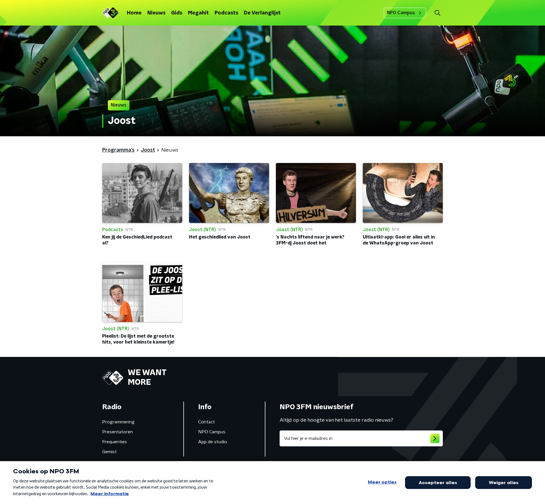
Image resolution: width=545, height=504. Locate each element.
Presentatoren (117, 432)
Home (134, 13)
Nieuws (156, 13)
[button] (437, 13)
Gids (176, 13)
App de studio (212, 442)
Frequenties (114, 442)
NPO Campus (401, 13)
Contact (206, 422)
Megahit (198, 13)
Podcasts (226, 13)
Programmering (118, 422)
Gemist (109, 451)
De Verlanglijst (262, 13)
